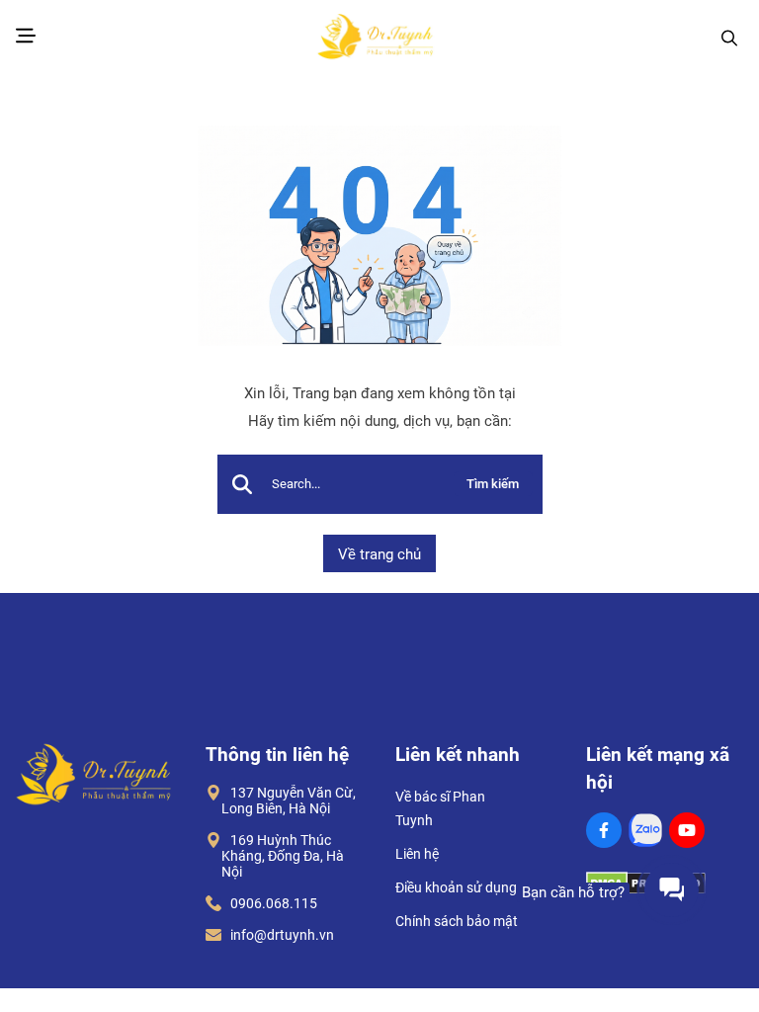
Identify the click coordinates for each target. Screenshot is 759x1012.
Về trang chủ (379, 554)
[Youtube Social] (687, 830)
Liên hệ (417, 854)
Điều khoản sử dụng (456, 887)
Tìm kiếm (492, 483)
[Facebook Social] (604, 830)
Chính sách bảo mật (456, 921)
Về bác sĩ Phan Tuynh (440, 808)
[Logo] (375, 38)
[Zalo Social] (645, 830)
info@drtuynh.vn (277, 935)
